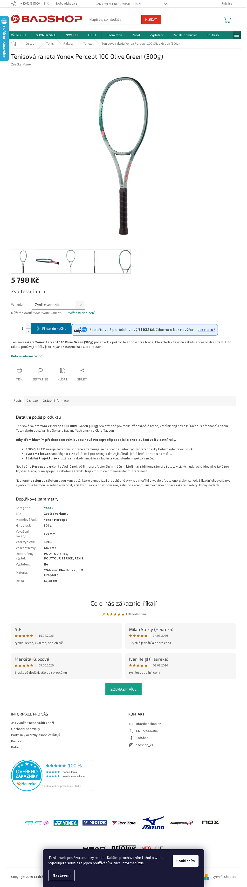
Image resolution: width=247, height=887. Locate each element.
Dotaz (15, 747)
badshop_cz (144, 745)
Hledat (151, 19)
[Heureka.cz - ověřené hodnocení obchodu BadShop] (52, 775)
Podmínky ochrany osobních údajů (35, 735)
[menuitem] (18, 35)
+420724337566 (147, 731)
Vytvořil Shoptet (224, 876)
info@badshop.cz (148, 724)
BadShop (142, 738)
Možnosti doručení (81, 313)
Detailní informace (24, 356)
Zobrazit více (123, 689)
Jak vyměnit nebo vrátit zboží (118, 4)
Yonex (48, 508)
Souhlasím (185, 861)
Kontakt (16, 741)
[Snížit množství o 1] (28, 331)
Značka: (21, 64)
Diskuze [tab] (32, 400)
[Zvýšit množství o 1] (28, 326)
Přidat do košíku (54, 328)
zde (141, 863)
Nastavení (61, 875)
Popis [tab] (18, 400)
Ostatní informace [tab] (56, 400)
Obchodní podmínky (25, 729)
